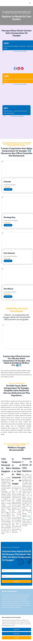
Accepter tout (16, 629)
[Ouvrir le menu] (29, 3)
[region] (16, 628)
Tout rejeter (16, 637)
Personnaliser (16, 633)
